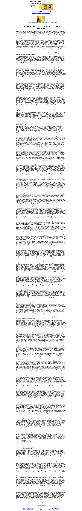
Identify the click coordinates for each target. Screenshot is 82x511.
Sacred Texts (34, 13)
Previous (46, 13)
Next (49, 13)
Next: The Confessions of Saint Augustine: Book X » (53, 509)
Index (43, 13)
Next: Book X (41, 502)
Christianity (39, 13)
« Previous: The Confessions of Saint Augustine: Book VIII (29, 509)
